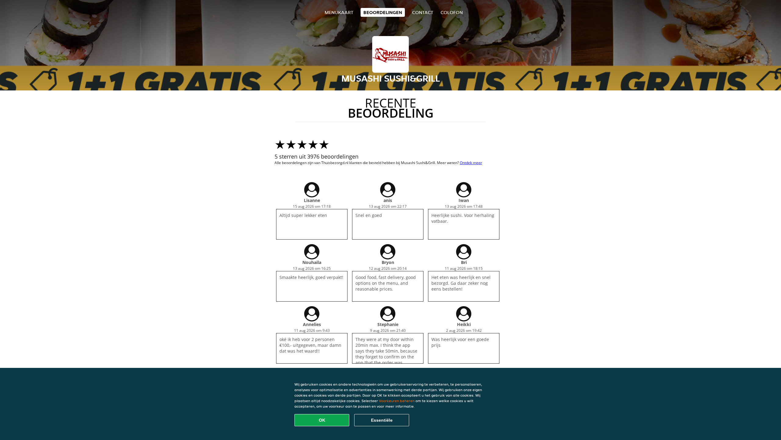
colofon (452, 12)
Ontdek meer (471, 162)
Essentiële (382, 420)
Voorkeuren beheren (397, 400)
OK (322, 420)
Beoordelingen (382, 12)
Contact (422, 12)
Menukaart (339, 12)
